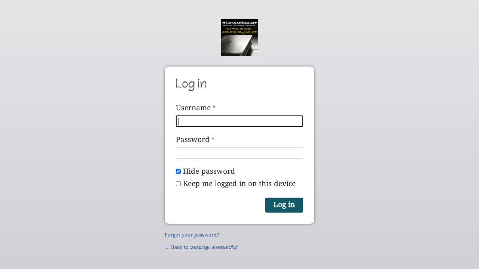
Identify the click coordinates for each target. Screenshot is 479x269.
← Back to (201, 248)
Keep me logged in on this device (239, 184)
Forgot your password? (192, 235)
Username (193, 108)
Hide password (209, 171)
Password (193, 140)
